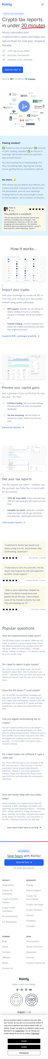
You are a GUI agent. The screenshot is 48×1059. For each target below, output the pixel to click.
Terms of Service (34, 946)
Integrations (8, 885)
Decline (24, 1047)
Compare (30, 926)
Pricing (29, 885)
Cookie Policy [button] (19, 1031)
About (5, 946)
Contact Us (7, 968)
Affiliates (6, 957)
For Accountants (10, 916)
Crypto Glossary (34, 910)
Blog (4, 941)
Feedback (31, 920)
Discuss (30, 915)
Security (30, 957)
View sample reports (12, 522)
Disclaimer (31, 952)
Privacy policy (32, 941)
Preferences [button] (35, 1033)
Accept (24, 1041)
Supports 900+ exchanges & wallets (19, 336)
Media (5, 963)
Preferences (24, 1053)
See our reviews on (13, 79)
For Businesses (9, 922)
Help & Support (33, 890)
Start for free (11, 69)
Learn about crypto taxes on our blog (22, 827)
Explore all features (11, 427)
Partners (6, 952)
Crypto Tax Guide (34, 904)
